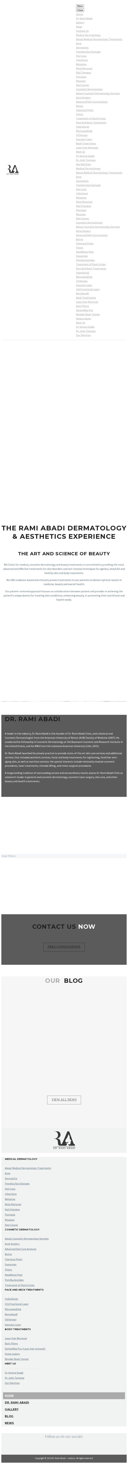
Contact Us (82, 31)
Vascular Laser (84, 139)
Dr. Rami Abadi (84, 18)
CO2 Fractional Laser (88, 289)
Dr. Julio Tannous (86, 160)
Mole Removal (84, 68)
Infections (82, 60)
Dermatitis (82, 47)
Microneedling (84, 131)
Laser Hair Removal (87, 147)
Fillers (79, 114)
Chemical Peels (85, 110)
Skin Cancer (82, 85)
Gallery (80, 22)
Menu (80, 6)
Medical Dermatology (88, 35)
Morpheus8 (82, 293)
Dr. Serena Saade (85, 156)
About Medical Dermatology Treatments (99, 39)
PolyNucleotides (85, 260)
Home (79, 14)
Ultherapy (82, 135)
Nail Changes (83, 72)
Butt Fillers (82, 306)
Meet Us (80, 151)
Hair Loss (81, 56)
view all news (64, 1099)
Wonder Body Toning (88, 314)
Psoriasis (81, 76)
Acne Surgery (83, 97)
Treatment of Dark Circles (91, 118)
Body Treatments (86, 143)
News (79, 26)
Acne (79, 43)
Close (80, 10)
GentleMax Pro (84, 310)
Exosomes (82, 256)
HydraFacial (82, 126)
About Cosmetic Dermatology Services (98, 93)
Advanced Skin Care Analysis (92, 101)
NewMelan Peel (85, 251)
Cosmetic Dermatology (89, 89)
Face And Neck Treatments (91, 122)
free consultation (64, 946)
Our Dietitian (83, 164)
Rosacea (81, 81)
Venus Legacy (83, 318)
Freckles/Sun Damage (88, 51)
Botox (79, 106)
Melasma (81, 64)
